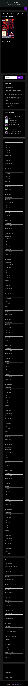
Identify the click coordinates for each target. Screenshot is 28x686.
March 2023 (8, 249)
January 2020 (8, 348)
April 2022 (7, 277)
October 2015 (8, 481)
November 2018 (8, 384)
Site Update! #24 (9, 87)
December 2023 (8, 225)
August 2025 (8, 173)
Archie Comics (8, 569)
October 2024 (8, 199)
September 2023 (9, 233)
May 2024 (7, 212)
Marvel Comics (8, 615)
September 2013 (9, 546)
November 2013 (8, 540)
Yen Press (7, 657)
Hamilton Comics (9, 592)
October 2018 (8, 387)
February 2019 (8, 376)
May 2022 (7, 275)
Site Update (7, 639)
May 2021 (7, 306)
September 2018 (9, 389)
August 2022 (8, 267)
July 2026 (7, 145)
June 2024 (7, 210)
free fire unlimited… (13, 120)
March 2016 (7, 468)
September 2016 (9, 452)
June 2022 (7, 272)
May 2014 (7, 525)
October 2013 (8, 543)
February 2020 (8, 345)
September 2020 (9, 327)
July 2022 (7, 270)
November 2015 (8, 478)
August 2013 (8, 548)
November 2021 (8, 291)
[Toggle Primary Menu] (25, 8)
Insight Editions (8, 605)
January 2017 (8, 442)
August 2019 (8, 361)
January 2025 (8, 192)
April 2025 (7, 184)
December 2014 (8, 507)
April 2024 (7, 215)
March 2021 (7, 311)
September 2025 (9, 171)
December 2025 (8, 163)
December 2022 (8, 257)
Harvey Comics (8, 595)
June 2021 (7, 303)
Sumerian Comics (9, 641)
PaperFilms (7, 628)
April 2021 (7, 309)
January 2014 (8, 535)
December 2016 (8, 444)
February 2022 (8, 283)
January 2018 (8, 410)
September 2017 (9, 421)
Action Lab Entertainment (11, 566)
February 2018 (8, 408)
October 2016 (8, 449)
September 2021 (9, 296)
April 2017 (7, 434)
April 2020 (7, 340)
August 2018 (8, 392)
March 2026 (8, 155)
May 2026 (7, 150)
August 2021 (8, 298)
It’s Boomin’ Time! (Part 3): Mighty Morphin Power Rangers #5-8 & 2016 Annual (13, 99)
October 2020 (8, 324)
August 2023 (8, 236)
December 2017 (8, 413)
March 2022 (8, 280)
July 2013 (7, 551)
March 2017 (7, 436)
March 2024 (8, 218)
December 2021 (8, 288)
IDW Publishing (8, 600)
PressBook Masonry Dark (16, 684)
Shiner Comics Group (10, 634)
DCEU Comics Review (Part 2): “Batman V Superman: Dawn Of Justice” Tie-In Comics (12, 105)
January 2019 (8, 379)
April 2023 (7, 246)
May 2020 (7, 337)
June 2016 (7, 460)
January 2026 (8, 160)
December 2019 (8, 350)
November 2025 (8, 166)
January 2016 (8, 473)
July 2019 (7, 363)
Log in (6, 669)
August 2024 (8, 205)
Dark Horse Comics (9, 579)
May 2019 (7, 369)
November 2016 (8, 447)
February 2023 (8, 251)
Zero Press (7, 660)
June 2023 (7, 241)
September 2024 (9, 202)
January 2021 (8, 317)
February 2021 (8, 314)
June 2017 (7, 428)
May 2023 (7, 244)
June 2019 (7, 366)
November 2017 (8, 415)
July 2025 (7, 176)
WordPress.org (8, 677)
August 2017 (8, 423)
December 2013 (8, 538)
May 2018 (7, 400)
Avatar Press (8, 571)
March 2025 (8, 186)
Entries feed (8, 672)
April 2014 (7, 527)
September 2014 (9, 514)
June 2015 (7, 491)
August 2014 (8, 517)
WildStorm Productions (10, 654)
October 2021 (8, 293)
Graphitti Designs (9, 589)
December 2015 (8, 475)
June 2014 (7, 522)
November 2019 (8, 353)
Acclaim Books (8, 563)
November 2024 (9, 197)
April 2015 (7, 496)
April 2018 (7, 402)
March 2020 (8, 343)
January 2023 (8, 254)
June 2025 (7, 178)
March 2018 (7, 405)
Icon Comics (8, 597)
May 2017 (7, 431)
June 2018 (7, 397)
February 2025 (8, 189)
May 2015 (7, 494)
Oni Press (7, 621)
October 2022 (8, 262)
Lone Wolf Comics (9, 610)
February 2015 (8, 501)
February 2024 (8, 220)
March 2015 (7, 499)
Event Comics (8, 587)
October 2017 (8, 418)
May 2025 (7, 181)
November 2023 (8, 228)
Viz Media (7, 649)
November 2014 (8, 509)
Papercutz (7, 626)
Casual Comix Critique (14, 3)
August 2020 (8, 330)
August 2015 (8, 486)
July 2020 (7, 332)
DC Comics (7, 582)
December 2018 (8, 382)
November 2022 (8, 259)
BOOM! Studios (8, 574)
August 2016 (8, 455)
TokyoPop (7, 644)
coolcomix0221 (12, 116)
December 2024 (9, 194)
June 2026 (7, 147)
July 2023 (7, 238)
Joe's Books (8, 608)
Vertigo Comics (8, 647)
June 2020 (7, 335)
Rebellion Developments (10, 631)
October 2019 (8, 356)
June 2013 (7, 553)
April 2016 (7, 465)
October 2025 (8, 168)
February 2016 (8, 470)
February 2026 (8, 158)
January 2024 (8, 223)
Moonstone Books (9, 618)
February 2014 (8, 533)
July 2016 (7, 457)
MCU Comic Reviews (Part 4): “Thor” (13, 94)
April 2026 (7, 152)
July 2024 (7, 207)
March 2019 (7, 374)
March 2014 (7, 530)
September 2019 (9, 358)
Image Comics (8, 602)
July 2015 (7, 488)
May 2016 (7, 462)
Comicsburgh (8, 576)
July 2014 (7, 520)
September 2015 (9, 483)
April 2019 (7, 371)
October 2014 (8, 512)
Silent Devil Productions (10, 636)
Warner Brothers (9, 652)
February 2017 (8, 439)
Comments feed (8, 675)
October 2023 (8, 231)
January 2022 (8, 285)
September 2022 (9, 264)
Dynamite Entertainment (10, 584)
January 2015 (8, 504)
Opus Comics (8, 623)
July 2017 (7, 426)
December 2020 (9, 319)
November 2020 (9, 322)
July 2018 (7, 395)
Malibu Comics (8, 613)
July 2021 (7, 301)
